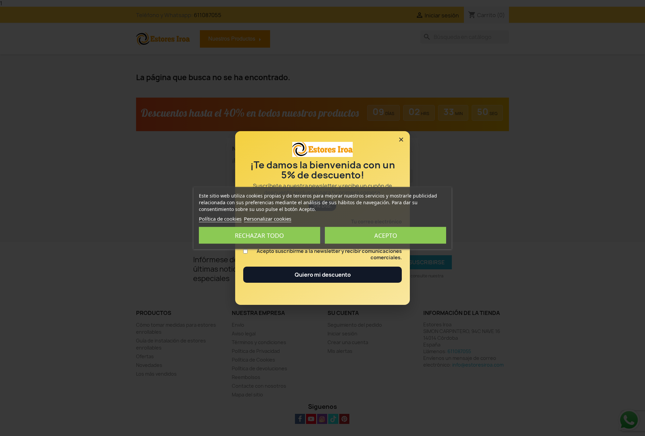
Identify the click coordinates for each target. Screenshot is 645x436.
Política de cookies (220, 218)
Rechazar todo (259, 235)
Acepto (385, 235)
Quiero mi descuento (323, 274)
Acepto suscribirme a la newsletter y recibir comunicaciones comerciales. (329, 254)
